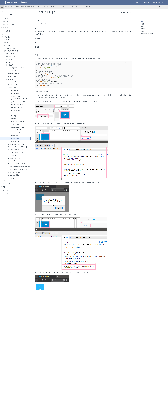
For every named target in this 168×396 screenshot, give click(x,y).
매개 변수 (144, 26)
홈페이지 (138, 2)
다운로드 (160, 2)
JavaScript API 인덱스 (42, 7)
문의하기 (154, 2)
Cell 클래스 (71, 7)
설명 (142, 24)
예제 (142, 31)
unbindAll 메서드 (84, 7)
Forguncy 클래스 (58, 7)
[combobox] (15, 11)
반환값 (143, 28)
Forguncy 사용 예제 (147, 33)
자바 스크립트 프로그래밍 (24, 7)
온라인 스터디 (146, 2)
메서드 (143, 21)
